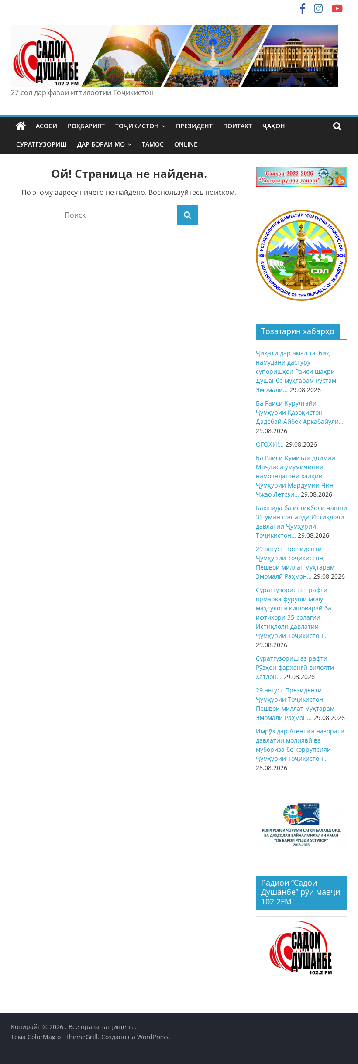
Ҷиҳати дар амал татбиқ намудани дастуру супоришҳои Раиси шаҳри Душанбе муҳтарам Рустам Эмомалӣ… (296, 371)
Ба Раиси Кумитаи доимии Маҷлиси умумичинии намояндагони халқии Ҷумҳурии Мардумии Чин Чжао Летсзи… (295, 476)
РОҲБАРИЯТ (86, 126)
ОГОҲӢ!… (270, 444)
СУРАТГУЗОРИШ (41, 144)
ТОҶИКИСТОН (137, 126)
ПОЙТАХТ (237, 126)
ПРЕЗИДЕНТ (194, 126)
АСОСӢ (46, 126)
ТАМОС (153, 144)
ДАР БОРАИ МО (101, 144)
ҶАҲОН (273, 126)
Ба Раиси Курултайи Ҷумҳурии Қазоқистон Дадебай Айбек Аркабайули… (300, 412)
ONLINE (185, 144)
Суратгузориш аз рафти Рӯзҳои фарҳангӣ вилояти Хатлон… (295, 667)
